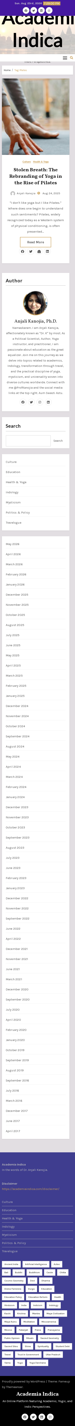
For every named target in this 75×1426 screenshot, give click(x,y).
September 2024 (18, 736)
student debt (63, 1346)
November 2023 (17, 817)
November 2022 (17, 908)
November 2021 (17, 959)
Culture (26, 162)
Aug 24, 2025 (51, 193)
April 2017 (13, 1131)
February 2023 (16, 878)
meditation (29, 1321)
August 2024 (15, 746)
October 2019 (15, 1050)
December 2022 (17, 898)
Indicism (37, 1305)
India (24, 1305)
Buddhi (18, 1272)
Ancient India (11, 1264)
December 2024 (17, 706)
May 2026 (13, 544)
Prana (38, 1330)
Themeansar (14, 1387)
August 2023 (15, 847)
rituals (30, 1338)
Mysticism (13, 502)
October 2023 (15, 827)
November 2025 (17, 605)
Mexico (8, 1330)
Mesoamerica (49, 1321)
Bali (6, 1272)
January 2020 (15, 1040)
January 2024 (15, 797)
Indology (12, 492)
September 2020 (18, 999)
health (57, 1297)
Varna (7, 1362)
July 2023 (13, 858)
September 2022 (18, 918)
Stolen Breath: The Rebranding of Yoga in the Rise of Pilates (35, 176)
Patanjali (23, 1330)
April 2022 (13, 939)
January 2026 (15, 584)
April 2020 (13, 1020)
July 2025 (13, 635)
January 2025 (15, 696)
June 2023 (13, 868)
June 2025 (13, 645)
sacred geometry (49, 1338)
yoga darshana (37, 1362)
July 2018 (12, 1090)
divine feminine (12, 1289)
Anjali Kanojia (26, 193)
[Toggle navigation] (65, 58)
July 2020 (13, 1009)
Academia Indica (37, 1394)
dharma (46, 1280)
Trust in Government (28, 1354)
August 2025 (15, 625)
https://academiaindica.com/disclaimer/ (30, 1189)
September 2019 (17, 1060)
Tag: (20, 70)
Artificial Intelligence (36, 1264)
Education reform (38, 1297)
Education (13, 472)
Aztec (57, 1264)
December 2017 (17, 1111)
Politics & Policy (18, 512)
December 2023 (17, 807)
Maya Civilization (56, 1313)
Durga (31, 1289)
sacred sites (11, 1346)
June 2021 (13, 969)
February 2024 (16, 787)
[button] (71, 57)
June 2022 (13, 928)
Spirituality (43, 1346)
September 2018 (17, 1080)
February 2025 (16, 686)
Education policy (13, 1297)
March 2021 (14, 979)
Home (7, 70)
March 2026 (14, 564)
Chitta (63, 1272)
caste (50, 1272)
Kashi (7, 1313)
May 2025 (13, 655)
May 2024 (13, 756)
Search (13, 426)
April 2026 (13, 554)
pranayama (54, 1330)
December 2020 (17, 989)
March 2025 (14, 675)
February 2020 (16, 1030)
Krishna (21, 1313)
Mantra (36, 1313)
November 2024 (17, 716)
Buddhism (34, 1272)
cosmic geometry (13, 1280)
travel (7, 1354)
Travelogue (13, 522)
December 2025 (17, 594)
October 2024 (15, 726)
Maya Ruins (10, 1321)
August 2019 (15, 1070)
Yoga (20, 1362)
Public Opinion (12, 1338)
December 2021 (17, 949)
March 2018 (14, 1100)
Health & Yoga (41, 162)
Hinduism (9, 1305)
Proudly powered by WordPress (24, 1381)
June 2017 (13, 1121)
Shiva (28, 1346)
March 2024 (14, 777)
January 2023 (15, 888)
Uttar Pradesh (53, 1354)
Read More (35, 242)
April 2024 (13, 766)
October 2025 (15, 615)
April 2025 (13, 665)
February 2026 (16, 574)
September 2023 (18, 837)
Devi (32, 1280)
